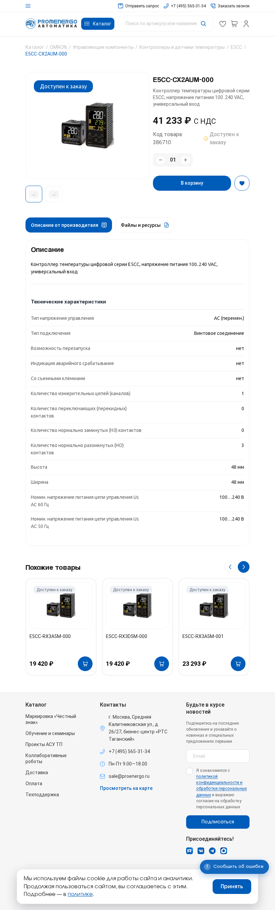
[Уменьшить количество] (160, 160)
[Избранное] (222, 23)
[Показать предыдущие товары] (230, 567)
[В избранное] (242, 183)
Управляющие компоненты (103, 47)
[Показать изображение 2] (54, 194)
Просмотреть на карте (126, 788)
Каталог (34, 47)
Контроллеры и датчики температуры (182, 47)
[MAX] (223, 850)
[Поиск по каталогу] (165, 23)
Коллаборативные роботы (46, 758)
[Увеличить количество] (185, 160)
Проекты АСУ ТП (43, 744)
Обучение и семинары (50, 733)
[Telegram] (212, 850)
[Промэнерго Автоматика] (51, 23)
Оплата (33, 783)
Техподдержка (42, 794)
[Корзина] (234, 23)
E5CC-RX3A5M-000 (50, 636)
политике (80, 894)
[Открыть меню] (28, 5)
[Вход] (246, 23)
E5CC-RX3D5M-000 (126, 636)
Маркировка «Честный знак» (50, 719)
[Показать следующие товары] (244, 567)
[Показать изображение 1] (33, 194)
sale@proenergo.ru (129, 776)
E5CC (236, 47)
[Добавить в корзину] (85, 663)
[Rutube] (189, 850)
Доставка (36, 772)
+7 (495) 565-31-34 (129, 751)
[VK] (201, 850)
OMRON (58, 47)
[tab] (68, 225)
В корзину (192, 183)
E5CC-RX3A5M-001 (203, 636)
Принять (232, 886)
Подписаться (218, 822)
